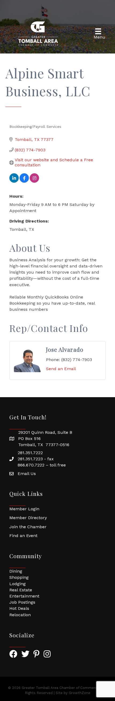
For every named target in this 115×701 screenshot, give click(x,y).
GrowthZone (79, 693)
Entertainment (24, 596)
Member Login (24, 508)
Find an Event (23, 535)
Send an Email (61, 368)
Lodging (17, 583)
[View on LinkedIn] (14, 181)
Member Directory (28, 517)
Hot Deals (19, 608)
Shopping (19, 577)
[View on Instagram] (34, 181)
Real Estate (20, 589)
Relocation (20, 614)
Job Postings (22, 602)
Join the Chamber (28, 526)
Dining (15, 571)
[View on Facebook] (24, 181)
